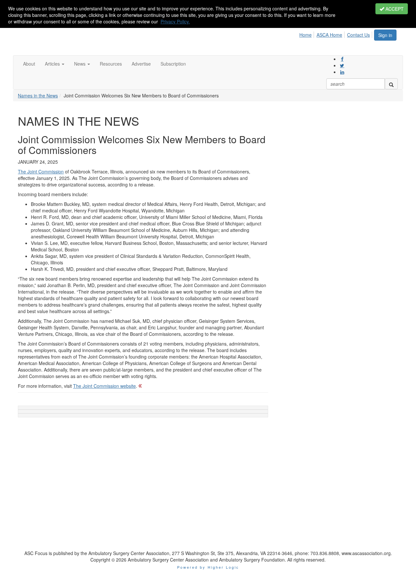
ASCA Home (329, 35)
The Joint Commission (41, 171)
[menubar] (336, 34)
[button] (54, 64)
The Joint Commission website (104, 386)
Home (305, 35)
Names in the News (38, 95)
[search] (391, 83)
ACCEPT (394, 9)
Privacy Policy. (175, 21)
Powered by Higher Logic (208, 567)
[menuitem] (307, 34)
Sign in (385, 35)
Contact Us (358, 35)
